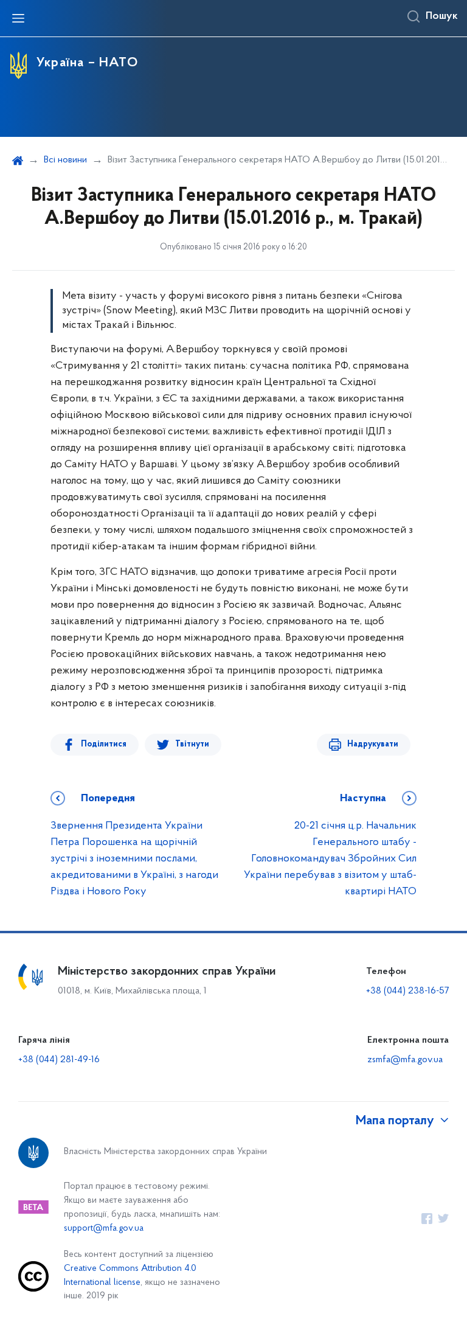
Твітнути (192, 744)
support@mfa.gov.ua (104, 1228)
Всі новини (65, 160)
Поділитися (103, 744)
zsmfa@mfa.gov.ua (405, 1060)
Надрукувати (372, 744)
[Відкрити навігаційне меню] (18, 18)
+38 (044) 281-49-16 (59, 1060)
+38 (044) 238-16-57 (407, 991)
